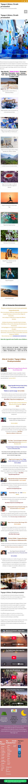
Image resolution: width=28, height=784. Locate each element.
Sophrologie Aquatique (10, 74)
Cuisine (18, 73)
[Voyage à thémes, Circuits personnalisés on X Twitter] (19, 749)
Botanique (23, 73)
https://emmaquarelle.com (14, 474)
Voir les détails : (14, 555)
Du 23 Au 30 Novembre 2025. (14, 448)
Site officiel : (21, 472)
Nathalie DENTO (12, 378)
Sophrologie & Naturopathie (8, 73)
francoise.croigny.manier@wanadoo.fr (18, 516)
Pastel (2, 74)
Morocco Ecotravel (17, 782)
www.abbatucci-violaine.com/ (15, 433)
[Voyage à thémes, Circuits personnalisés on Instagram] (19, 755)
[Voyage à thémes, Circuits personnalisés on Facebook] (19, 746)
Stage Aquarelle (5, 71)
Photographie (23, 71)
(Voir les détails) (14, 423)
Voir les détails (21, 508)
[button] (15, 781)
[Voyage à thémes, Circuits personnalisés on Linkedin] (19, 752)
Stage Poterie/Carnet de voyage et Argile (18, 75)
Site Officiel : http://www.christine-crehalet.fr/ (14, 547)
